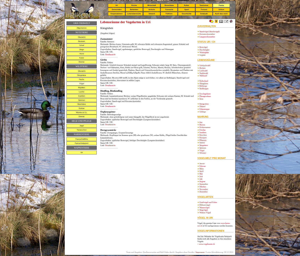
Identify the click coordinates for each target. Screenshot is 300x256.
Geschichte (186, 14)
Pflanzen (202, 140)
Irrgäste (202, 55)
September (203, 184)
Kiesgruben (204, 104)
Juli (200, 179)
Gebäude (204, 14)
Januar (202, 163)
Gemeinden (117, 9)
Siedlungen (204, 88)
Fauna (221, 5)
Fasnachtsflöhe (82, 139)
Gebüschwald (204, 65)
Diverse (82, 62)
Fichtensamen (204, 127)
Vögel (81, 84)
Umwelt (152, 14)
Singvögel (203, 210)
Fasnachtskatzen (82, 143)
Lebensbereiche (134, 14)
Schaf (81, 45)
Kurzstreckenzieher (207, 34)
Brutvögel (203, 47)
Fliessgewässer (205, 96)
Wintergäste (204, 52)
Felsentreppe (204, 109)
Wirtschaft (151, 5)
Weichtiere (81, 104)
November (203, 189)
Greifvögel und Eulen (208, 202)
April (201, 171)
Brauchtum (169, 5)
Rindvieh (81, 41)
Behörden (134, 9)
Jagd (82, 126)
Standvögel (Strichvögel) (209, 31)
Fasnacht (169, 9)
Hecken (202, 68)
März (201, 169)
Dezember (203, 192)
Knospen (203, 138)
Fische (81, 79)
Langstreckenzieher (207, 37)
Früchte (202, 130)
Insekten (81, 96)
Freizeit (204, 9)
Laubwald (203, 71)
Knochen (203, 135)
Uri (116, 5)
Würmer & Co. (81, 112)
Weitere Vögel (205, 212)
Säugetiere (81, 75)
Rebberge (203, 86)
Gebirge (202, 112)
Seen (201, 99)
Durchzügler (204, 50)
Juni (201, 176)
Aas (200, 122)
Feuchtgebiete (205, 94)
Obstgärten (203, 83)
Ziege (81, 49)
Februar (202, 166)
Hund (82, 54)
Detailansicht (110, 54)
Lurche (81, 92)
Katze (81, 58)
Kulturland (203, 81)
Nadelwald (203, 73)
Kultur (186, 5)
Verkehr (151, 9)
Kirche (134, 5)
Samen (202, 143)
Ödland (202, 106)
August (202, 181)
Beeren (202, 125)
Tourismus (203, 5)
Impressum (200, 252)
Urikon (221, 9)
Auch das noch (221, 14)
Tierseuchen (82, 130)
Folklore (169, 14)
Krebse (82, 108)
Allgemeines (81, 28)
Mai (201, 174)
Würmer (202, 153)
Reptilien (81, 88)
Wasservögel (204, 207)
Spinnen (81, 100)
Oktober (202, 187)
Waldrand (203, 76)
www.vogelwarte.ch (207, 244)
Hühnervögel (204, 205)
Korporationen (117, 14)
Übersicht (81, 37)
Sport (186, 9)
